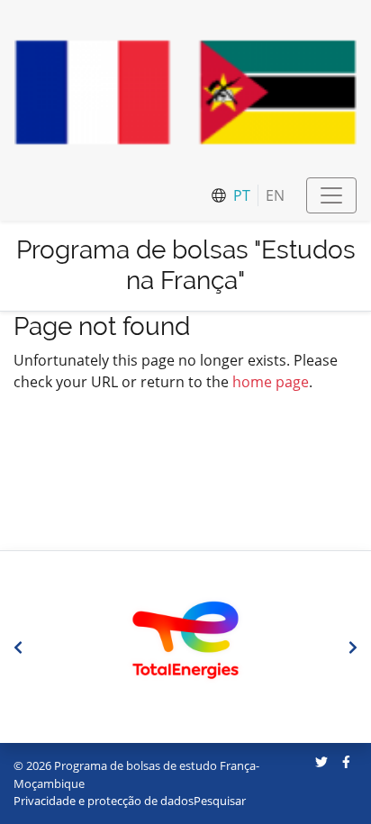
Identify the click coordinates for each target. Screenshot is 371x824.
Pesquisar (220, 800)
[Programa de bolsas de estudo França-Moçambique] (185, 92)
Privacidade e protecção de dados (104, 800)
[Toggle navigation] (331, 195)
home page (270, 382)
